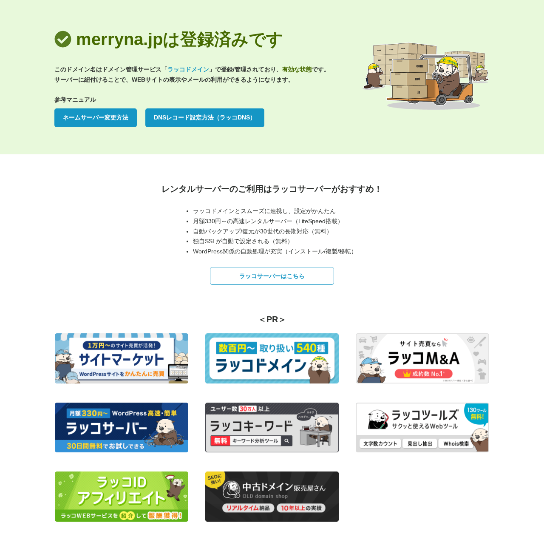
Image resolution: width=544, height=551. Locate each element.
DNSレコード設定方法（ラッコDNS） (205, 117)
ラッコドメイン (188, 69)
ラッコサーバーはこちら (272, 276)
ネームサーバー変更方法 (95, 117)
